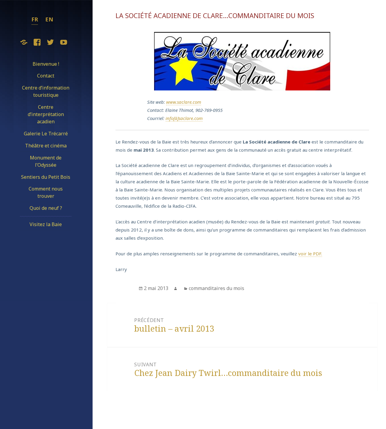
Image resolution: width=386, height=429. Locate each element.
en (49, 19)
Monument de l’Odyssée (46, 161)
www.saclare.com (183, 102)
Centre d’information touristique (45, 91)
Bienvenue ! (46, 64)
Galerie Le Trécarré (46, 133)
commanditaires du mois (216, 288)
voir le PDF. (310, 254)
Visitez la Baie (46, 224)
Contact (45, 75)
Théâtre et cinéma (46, 145)
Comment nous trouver (46, 192)
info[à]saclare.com (184, 118)
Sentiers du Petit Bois (45, 177)
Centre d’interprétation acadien (46, 114)
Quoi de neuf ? (46, 208)
